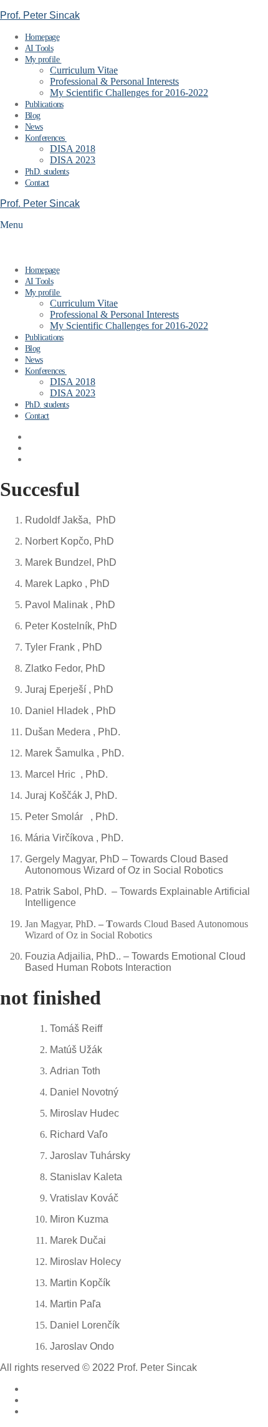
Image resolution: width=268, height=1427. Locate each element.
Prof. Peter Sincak (40, 15)
